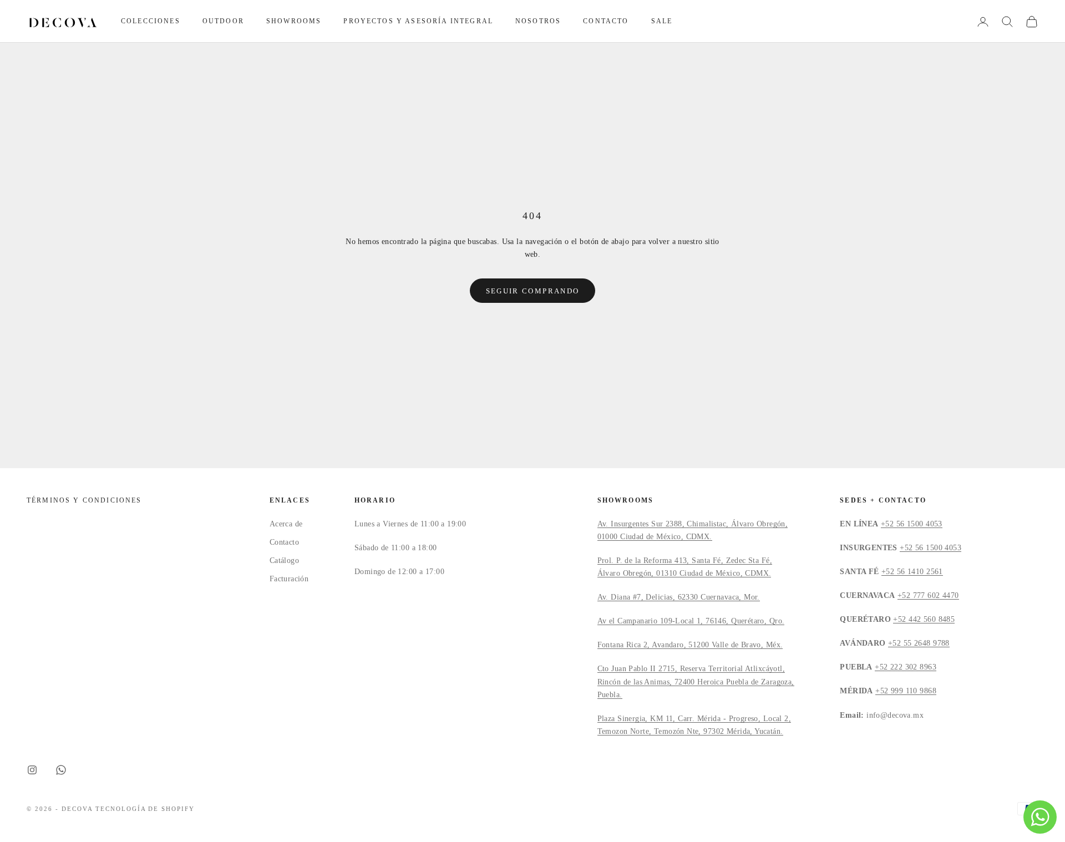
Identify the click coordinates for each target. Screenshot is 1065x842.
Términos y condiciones (84, 500)
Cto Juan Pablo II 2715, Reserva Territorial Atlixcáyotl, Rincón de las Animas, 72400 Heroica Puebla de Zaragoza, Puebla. (695, 681)
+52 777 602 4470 (928, 595)
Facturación (289, 579)
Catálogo (284, 560)
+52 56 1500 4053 (911, 524)
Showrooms (293, 21)
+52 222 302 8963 (905, 667)
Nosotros (538, 21)
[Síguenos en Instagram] (32, 769)
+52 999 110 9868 (905, 691)
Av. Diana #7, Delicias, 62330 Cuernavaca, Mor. (678, 597)
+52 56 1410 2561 (912, 571)
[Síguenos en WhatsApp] (61, 769)
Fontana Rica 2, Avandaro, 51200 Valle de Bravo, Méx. (690, 645)
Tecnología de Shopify (145, 808)
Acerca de (286, 524)
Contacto (605, 21)
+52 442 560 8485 (924, 619)
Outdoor (223, 21)
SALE (662, 21)
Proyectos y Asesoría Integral (418, 21)
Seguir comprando (532, 291)
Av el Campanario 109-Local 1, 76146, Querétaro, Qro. (691, 621)
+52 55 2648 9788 (919, 643)
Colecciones (150, 21)
